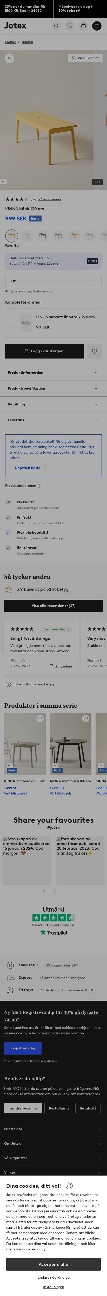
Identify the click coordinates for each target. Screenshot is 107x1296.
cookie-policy (33, 1249)
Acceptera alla (53, 1264)
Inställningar (53, 1287)
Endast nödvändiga (54, 1277)
